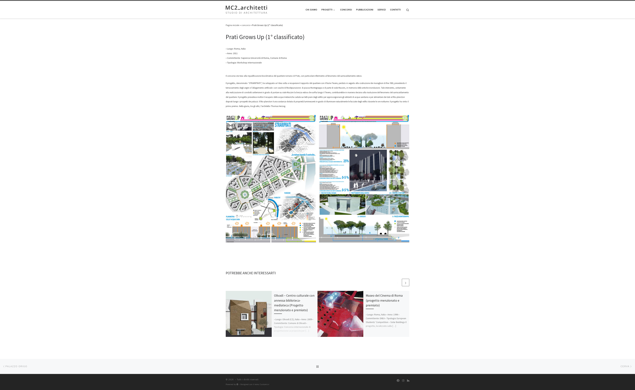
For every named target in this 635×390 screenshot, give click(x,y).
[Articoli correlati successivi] (405, 282)
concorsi (245, 25)
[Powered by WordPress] (237, 384)
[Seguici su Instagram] (403, 381)
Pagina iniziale (232, 25)
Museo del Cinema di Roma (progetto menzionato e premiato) (384, 300)
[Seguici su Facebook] (398, 381)
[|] (246, 9)
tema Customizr (262, 384)
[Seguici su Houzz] (408, 381)
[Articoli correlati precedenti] (397, 282)
